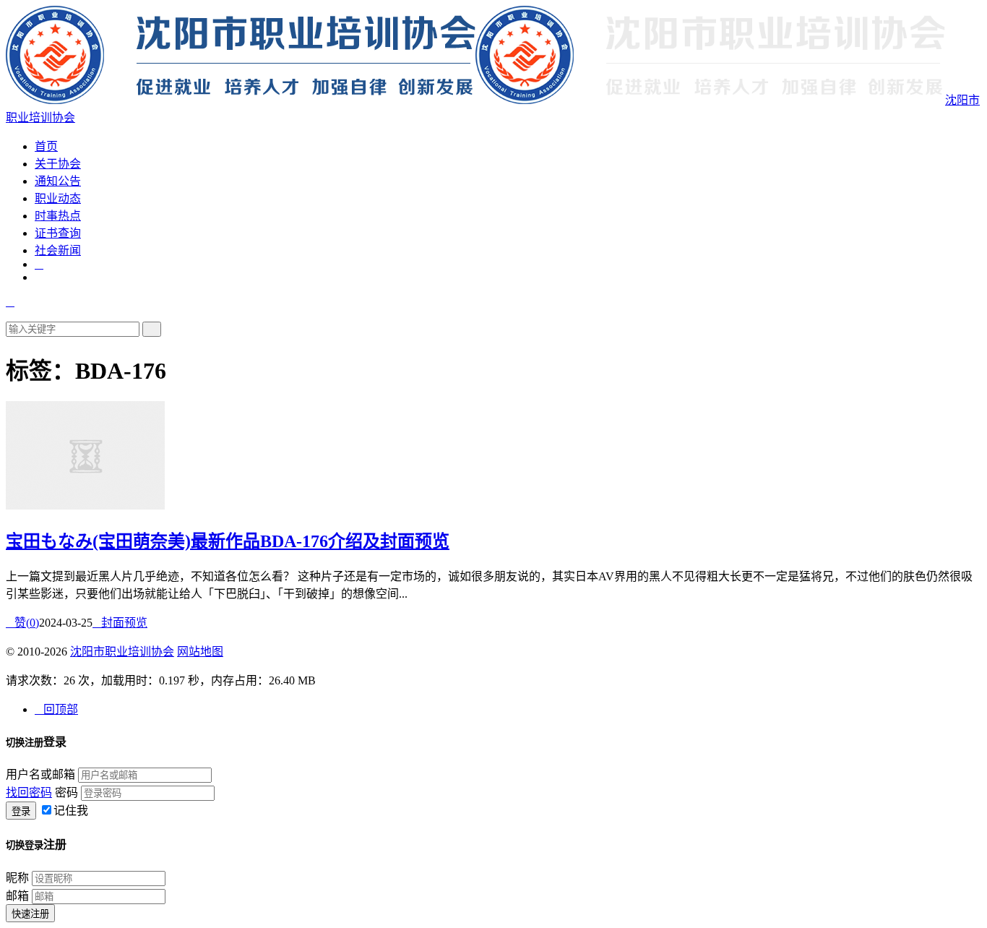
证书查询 (58, 233)
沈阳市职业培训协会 (122, 651)
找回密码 (29, 792)
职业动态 (58, 198)
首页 (46, 146)
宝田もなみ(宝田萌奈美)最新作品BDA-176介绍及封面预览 (227, 541)
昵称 (17, 878)
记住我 (70, 810)
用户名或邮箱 (40, 774)
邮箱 (17, 896)
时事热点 (58, 216)
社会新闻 (58, 250)
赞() (22, 622)
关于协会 (58, 164)
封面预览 (119, 622)
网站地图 (200, 651)
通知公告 (58, 181)
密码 (66, 792)
